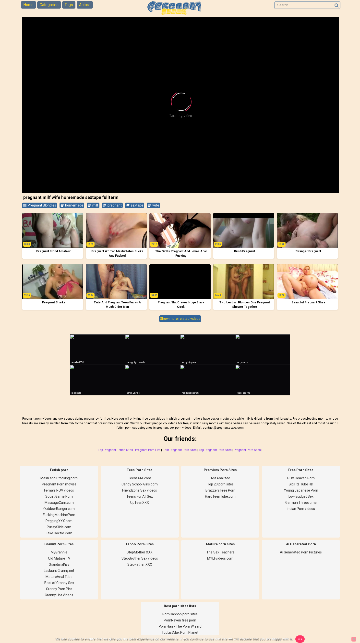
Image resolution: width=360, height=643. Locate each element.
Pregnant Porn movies (59, 484)
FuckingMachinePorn (59, 515)
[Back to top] (345, 621)
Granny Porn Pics (59, 589)
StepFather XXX (139, 564)
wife (155, 205)
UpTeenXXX (139, 503)
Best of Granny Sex (59, 583)
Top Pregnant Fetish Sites (115, 450)
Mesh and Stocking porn (59, 478)
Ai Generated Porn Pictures (301, 552)
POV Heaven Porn (301, 478)
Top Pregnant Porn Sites (215, 450)
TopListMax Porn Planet (180, 632)
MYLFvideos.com (220, 558)
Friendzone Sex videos (139, 490)
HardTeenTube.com (220, 496)
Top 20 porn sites (220, 484)
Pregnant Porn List (147, 450)
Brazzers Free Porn (220, 490)
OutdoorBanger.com (59, 509)
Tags (69, 4)
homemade (73, 205)
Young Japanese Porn (301, 490)
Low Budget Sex (300, 496)
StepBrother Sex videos (139, 558)
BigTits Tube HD (301, 484)
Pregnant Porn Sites (247, 450)
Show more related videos (180, 319)
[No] (353, 639)
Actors (84, 4)
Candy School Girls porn (139, 484)
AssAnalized (220, 478)
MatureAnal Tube (59, 577)
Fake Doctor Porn (59, 533)
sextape (136, 205)
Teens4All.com (139, 478)
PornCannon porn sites (180, 614)
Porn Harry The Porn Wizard (180, 626)
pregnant (114, 205)
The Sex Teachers (220, 552)
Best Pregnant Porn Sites (180, 450)
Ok (300, 639)
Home (28, 4)
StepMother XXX (140, 552)
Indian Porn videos (301, 509)
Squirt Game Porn (59, 496)
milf (95, 205)
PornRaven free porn (180, 620)
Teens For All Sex (139, 496)
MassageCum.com (59, 503)
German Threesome (301, 503)
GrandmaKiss (59, 564)
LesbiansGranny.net (59, 571)
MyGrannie (59, 552)
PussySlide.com (59, 527)
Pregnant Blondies (41, 205)
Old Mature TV (59, 558)
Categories (49, 4)
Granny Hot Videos (59, 595)
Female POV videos (59, 490)
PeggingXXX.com (59, 521)
